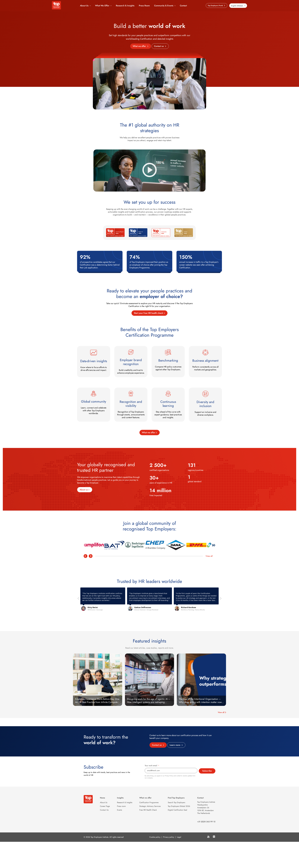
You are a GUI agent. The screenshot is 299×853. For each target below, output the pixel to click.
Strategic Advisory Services (150, 806)
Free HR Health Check (148, 810)
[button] (220, 599)
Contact (183, 5)
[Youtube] (208, 837)
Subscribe (207, 770)
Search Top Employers (176, 802)
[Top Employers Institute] (56, 8)
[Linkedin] (214, 837)
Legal (179, 837)
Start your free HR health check (148, 313)
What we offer (140, 46)
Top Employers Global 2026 (179, 806)
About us (84, 489)
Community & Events (163, 5)
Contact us (159, 46)
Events (119, 810)
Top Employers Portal (215, 5)
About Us (84, 5)
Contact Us (104, 810)
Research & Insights (125, 5)
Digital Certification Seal (177, 810)
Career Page (105, 806)
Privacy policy (168, 837)
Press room (121, 806)
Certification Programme (148, 802)
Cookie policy (154, 837)
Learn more (175, 745)
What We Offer (102, 5)
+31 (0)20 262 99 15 (206, 821)
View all (209, 556)
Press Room (144, 5)
